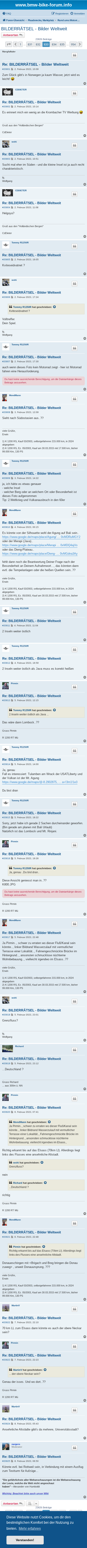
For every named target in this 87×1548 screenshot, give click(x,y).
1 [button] (20, 44)
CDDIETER (21, 89)
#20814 (6, 764)
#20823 (6, 1360)
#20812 (6, 663)
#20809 (6, 478)
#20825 (6, 1461)
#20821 (6, 1237)
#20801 (6, 69)
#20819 (6, 1063)
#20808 (6, 412)
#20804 (6, 207)
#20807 (6, 361)
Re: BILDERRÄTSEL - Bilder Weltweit (35, 64)
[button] (8, 44)
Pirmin (14, 683)
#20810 (6, 527)
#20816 (6, 858)
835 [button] (62, 44)
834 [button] (54, 44)
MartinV (16, 1305)
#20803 (6, 159)
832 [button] (38, 44)
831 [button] (30, 44)
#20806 (6, 297)
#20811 (6, 625)
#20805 (6, 259)
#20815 (6, 817)
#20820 (6, 1112)
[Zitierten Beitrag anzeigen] (55, 307)
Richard (19, 1046)
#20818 (6, 1014)
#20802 (6, 106)
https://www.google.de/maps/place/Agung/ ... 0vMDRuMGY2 (41, 537)
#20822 (6, 1322)
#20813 (6, 700)
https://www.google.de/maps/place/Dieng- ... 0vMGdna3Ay (40, 553)
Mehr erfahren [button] (30, 1528)
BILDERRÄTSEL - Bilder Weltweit (34, 28)
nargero (16, 1444)
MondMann (15, 395)
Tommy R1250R (20, 242)
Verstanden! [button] (25, 1540)
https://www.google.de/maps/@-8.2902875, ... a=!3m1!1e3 (39, 782)
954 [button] (73, 44)
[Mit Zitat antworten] (74, 55)
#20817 (6, 937)
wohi (14, 141)
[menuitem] (6, 13)
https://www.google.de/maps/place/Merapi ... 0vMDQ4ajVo (39, 545)
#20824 (6, 1423)
